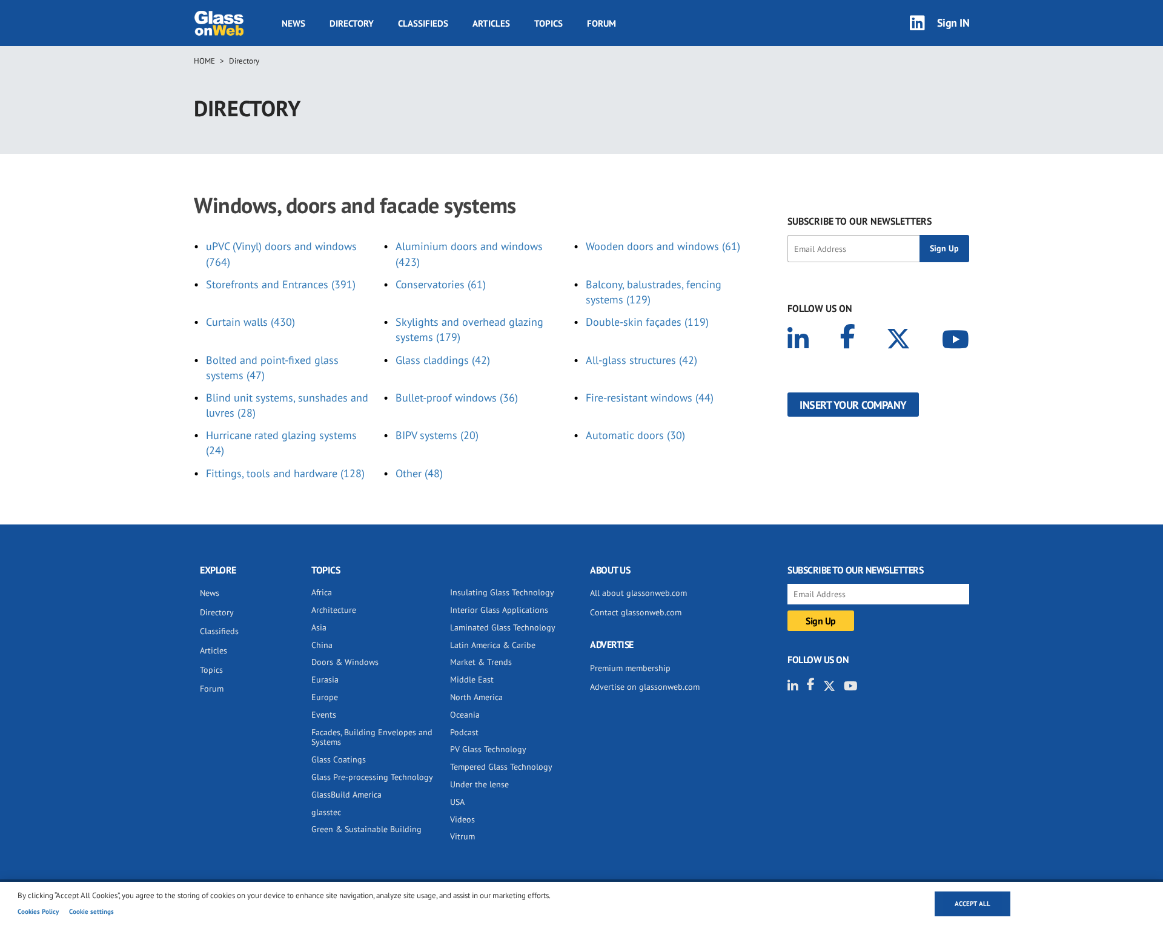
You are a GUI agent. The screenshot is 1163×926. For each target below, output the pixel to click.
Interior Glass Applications (499, 609)
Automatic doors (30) (635, 435)
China (322, 645)
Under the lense (479, 784)
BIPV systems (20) (437, 435)
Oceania (465, 714)
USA (457, 801)
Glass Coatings (338, 759)
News (293, 23)
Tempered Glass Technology (501, 766)
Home (204, 61)
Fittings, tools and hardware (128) (285, 473)
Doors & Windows (345, 661)
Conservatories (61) (441, 284)
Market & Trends (481, 661)
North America (476, 697)
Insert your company (853, 405)
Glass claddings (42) (443, 360)
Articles (491, 23)
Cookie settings (91, 911)
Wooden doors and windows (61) (663, 246)
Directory (352, 23)
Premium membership (630, 668)
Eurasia (325, 679)
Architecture (333, 609)
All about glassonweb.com (638, 592)
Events (323, 714)
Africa (321, 592)
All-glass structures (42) (641, 360)
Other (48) (419, 473)
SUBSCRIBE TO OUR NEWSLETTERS (859, 221)
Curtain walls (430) (250, 322)
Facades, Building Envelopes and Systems (371, 737)
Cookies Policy (38, 911)
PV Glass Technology (488, 749)
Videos (462, 819)
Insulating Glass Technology (502, 592)
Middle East (472, 679)
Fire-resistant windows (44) (650, 398)
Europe (324, 697)
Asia (318, 627)
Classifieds (423, 23)
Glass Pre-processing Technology (372, 777)
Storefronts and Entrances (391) (281, 284)
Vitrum (462, 836)
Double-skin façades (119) (647, 322)
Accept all (972, 903)
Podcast (464, 732)
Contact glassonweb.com (635, 612)
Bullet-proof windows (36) (457, 398)
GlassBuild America (346, 794)
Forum (601, 23)
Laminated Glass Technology (502, 627)
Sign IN (953, 23)
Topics (548, 23)
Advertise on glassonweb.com (645, 686)
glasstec (326, 812)
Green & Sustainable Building (366, 829)
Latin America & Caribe (492, 645)
